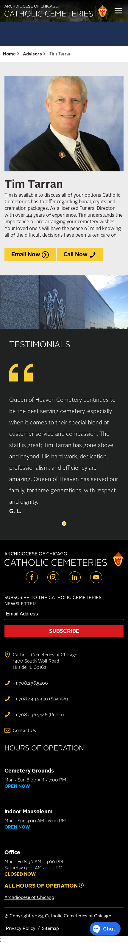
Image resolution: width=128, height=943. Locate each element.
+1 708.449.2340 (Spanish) (40, 699)
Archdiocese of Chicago (29, 897)
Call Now (76, 254)
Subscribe (64, 630)
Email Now (26, 254)
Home (9, 54)
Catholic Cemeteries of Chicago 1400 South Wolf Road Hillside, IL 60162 (45, 661)
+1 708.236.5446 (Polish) (38, 714)
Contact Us (24, 730)
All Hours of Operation (41, 885)
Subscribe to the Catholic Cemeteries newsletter (53, 601)
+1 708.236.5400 (30, 683)
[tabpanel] (64, 454)
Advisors (32, 54)
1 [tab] (64, 523)
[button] (118, 11)
